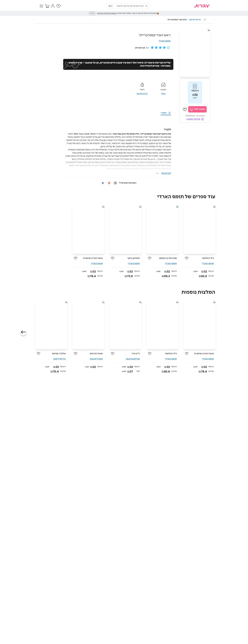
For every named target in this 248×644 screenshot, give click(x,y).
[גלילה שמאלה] (23, 332)
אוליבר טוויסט (59, 353)
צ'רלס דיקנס (60, 359)
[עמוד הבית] (205, 19)
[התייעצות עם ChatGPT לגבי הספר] (115, 183)
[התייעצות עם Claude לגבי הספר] (109, 183)
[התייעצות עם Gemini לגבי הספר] (102, 183)
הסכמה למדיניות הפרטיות (106, 13)
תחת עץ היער (133, 258)
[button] (41, 6)
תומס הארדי (164, 41)
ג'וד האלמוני (208, 258)
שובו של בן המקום (168, 258)
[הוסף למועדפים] (185, 109)
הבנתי (92, 13)
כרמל (163, 94)
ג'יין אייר (135, 353)
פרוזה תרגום (195, 20)
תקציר (163, 113)
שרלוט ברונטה (133, 359)
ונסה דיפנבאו (96, 359)
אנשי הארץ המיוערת (93, 258)
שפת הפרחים (96, 353)
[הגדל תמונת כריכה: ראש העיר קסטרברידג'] (195, 53)
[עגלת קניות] (47, 6)
